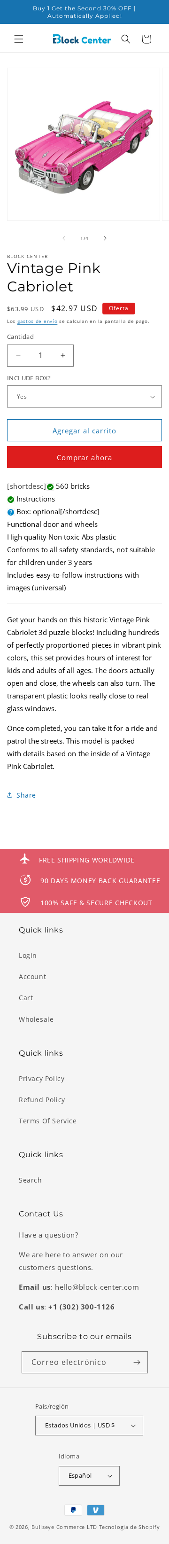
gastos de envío (37, 321)
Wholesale (36, 1019)
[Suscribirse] (137, 1362)
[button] (18, 39)
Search (30, 1180)
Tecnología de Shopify (129, 1526)
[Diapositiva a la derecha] (105, 238)
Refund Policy (42, 1099)
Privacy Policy (41, 1078)
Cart (26, 997)
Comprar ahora (84, 457)
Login (28, 955)
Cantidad (20, 336)
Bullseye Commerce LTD (64, 1526)
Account (32, 976)
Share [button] (26, 795)
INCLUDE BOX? (29, 378)
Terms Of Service (48, 1120)
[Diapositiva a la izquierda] (64, 238)
